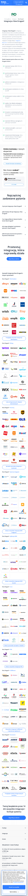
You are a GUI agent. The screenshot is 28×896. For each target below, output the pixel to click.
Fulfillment (13, 670)
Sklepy (11, 343)
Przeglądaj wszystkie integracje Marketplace (14, 338)
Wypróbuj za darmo (14, 259)
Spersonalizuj (13, 891)
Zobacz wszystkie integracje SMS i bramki (14, 582)
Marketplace (13, 279)
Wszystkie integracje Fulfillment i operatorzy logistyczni (14, 730)
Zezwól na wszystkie (14, 887)
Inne (11, 586)
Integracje (14, 19)
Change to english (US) (19, 2)
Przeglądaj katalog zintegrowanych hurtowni (14, 794)
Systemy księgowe (14, 472)
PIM (11, 649)
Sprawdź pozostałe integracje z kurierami (14, 467)
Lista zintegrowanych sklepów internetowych (14, 402)
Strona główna (7, 19)
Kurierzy (12, 407)
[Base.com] (5, 3)
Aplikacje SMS (13, 536)
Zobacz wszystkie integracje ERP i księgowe (14, 531)
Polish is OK (19, 4)
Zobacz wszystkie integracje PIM (14, 666)
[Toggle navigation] (26, 3)
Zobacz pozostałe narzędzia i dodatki (14, 645)
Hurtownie (12, 734)
